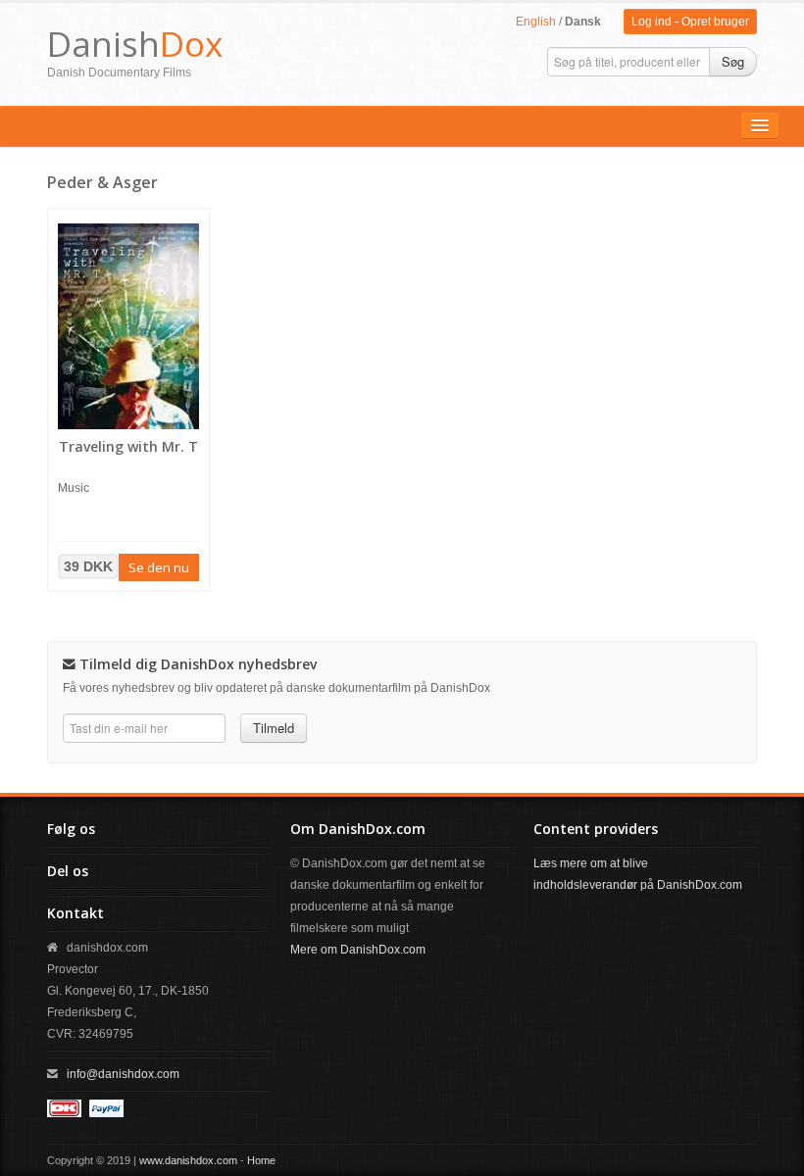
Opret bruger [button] (715, 21)
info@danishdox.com (123, 1074)
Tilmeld (273, 727)
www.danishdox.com (188, 1160)
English (536, 21)
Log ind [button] (651, 21)
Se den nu (158, 567)
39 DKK (88, 566)
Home (261, 1160)
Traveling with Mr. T (128, 446)
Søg (733, 61)
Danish (135, 44)
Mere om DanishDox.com (358, 949)
